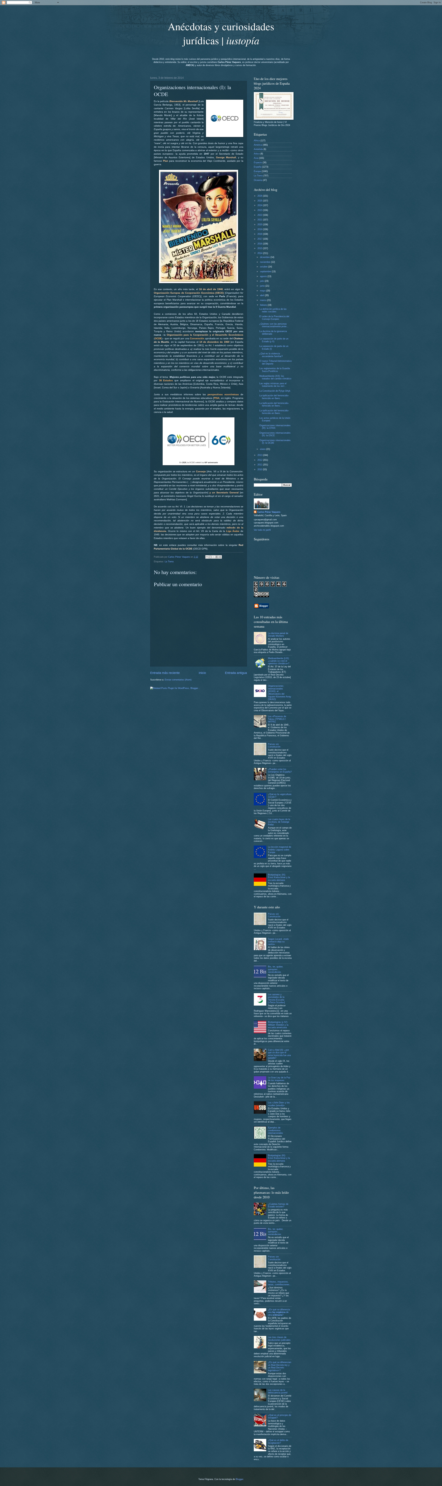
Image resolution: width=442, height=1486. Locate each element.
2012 (260, 460)
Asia (256, 158)
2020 (260, 224)
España (257, 166)
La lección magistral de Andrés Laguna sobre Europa (279, 850)
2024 (260, 205)
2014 (260, 253)
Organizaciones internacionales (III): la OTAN (275, 426)
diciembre (265, 257)
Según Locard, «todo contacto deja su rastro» (278, 942)
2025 (260, 200)
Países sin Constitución (274, 745)
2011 (260, 464)
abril (262, 295)
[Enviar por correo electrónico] (207, 557)
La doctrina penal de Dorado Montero (278, 634)
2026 (260, 196)
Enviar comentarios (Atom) (178, 679)
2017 (260, 239)
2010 (260, 469)
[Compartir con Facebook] (217, 557)
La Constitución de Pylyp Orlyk (274, 391)
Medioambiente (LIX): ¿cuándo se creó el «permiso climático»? (278, 661)
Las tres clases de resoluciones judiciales (279, 1338)
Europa (257, 171)
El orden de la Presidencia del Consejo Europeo (274, 317)
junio (262, 286)
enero (263, 449)
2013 (260, 455)
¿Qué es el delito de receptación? (278, 1441)
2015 (260, 248)
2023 (260, 210)
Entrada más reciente (165, 673)
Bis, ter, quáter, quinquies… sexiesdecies (275, 969)
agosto (263, 276)
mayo (263, 290)
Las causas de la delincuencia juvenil (277, 1391)
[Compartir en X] (213, 557)
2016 (260, 243)
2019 (260, 229)
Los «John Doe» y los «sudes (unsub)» (279, 1103)
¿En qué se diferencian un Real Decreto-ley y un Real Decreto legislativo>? (279, 1366)
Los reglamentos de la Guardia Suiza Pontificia (274, 369)
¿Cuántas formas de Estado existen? (278, 1205)
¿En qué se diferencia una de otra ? (279, 1312)
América (258, 145)
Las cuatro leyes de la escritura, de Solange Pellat (279, 822)
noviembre (265, 262)
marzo (263, 300)
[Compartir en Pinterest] (220, 557)
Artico (257, 153)
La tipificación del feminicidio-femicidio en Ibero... (274, 396)
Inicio (202, 673)
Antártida (258, 149)
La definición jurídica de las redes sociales (273, 310)
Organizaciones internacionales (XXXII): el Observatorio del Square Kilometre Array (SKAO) (279, 693)
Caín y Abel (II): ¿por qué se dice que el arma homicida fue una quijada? (279, 1054)
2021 (260, 219)
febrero (264, 305)
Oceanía (258, 180)
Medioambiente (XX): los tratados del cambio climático (275, 377)
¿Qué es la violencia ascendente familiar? (271, 354)
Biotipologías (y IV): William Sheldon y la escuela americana (278, 1025)
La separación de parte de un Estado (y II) (273, 340)
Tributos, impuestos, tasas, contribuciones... (279, 1283)
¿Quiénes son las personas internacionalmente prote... (274, 325)
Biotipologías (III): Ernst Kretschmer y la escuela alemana (279, 877)
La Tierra (169, 561)
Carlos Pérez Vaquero (268, 512)
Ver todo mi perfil (262, 530)
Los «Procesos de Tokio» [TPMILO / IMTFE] (277, 719)
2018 (260, 234)
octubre (264, 266)
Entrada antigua (236, 673)
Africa (257, 140)
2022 (260, 215)
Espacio (258, 162)
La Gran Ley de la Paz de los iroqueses (279, 1078)
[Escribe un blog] (210, 557)
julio (262, 281)
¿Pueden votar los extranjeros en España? (280, 770)
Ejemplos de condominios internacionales (275, 1130)
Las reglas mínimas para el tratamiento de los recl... (272, 384)
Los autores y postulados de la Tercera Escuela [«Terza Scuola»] (276, 998)
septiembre (266, 271)
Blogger (239, 1479)
